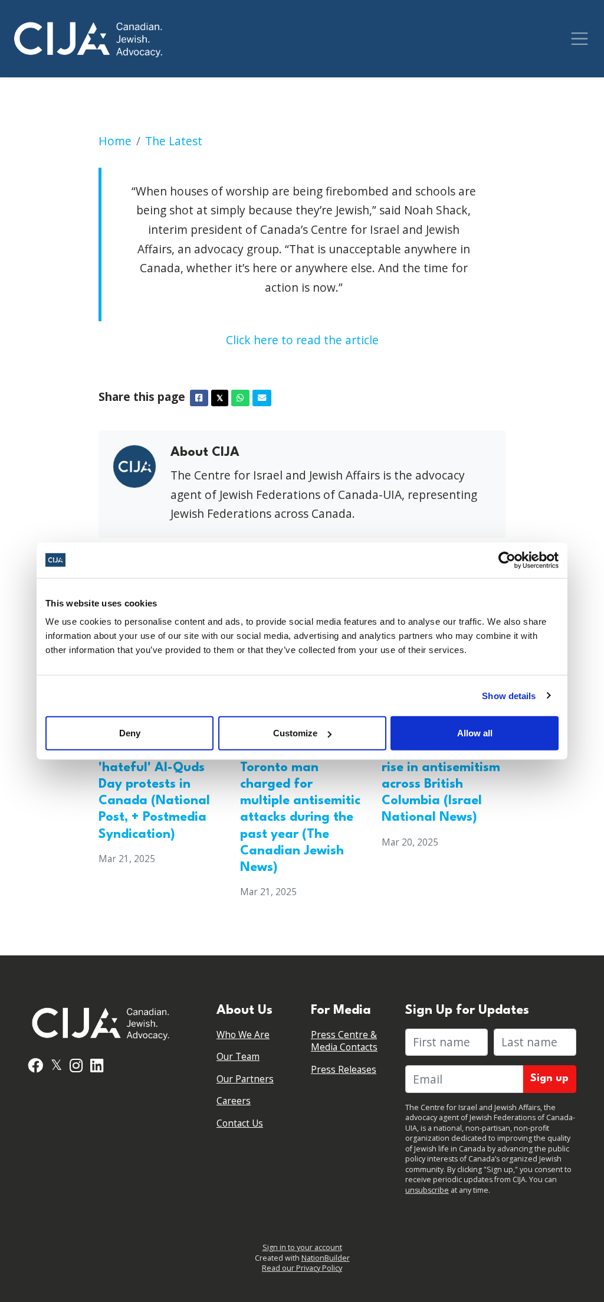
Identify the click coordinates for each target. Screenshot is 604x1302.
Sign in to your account (302, 1247)
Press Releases (343, 1069)
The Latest (173, 141)
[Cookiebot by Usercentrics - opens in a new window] (507, 560)
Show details (509, 695)
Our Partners (245, 1079)
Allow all (475, 733)
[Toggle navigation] (579, 39)
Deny (129, 733)
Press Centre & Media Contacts (344, 1041)
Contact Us (239, 1123)
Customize (295, 733)
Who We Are (243, 1035)
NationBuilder (325, 1258)
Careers (233, 1101)
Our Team (238, 1056)
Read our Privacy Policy (302, 1268)
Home (115, 141)
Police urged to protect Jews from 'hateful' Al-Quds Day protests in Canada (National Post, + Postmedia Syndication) (154, 785)
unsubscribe (427, 1190)
